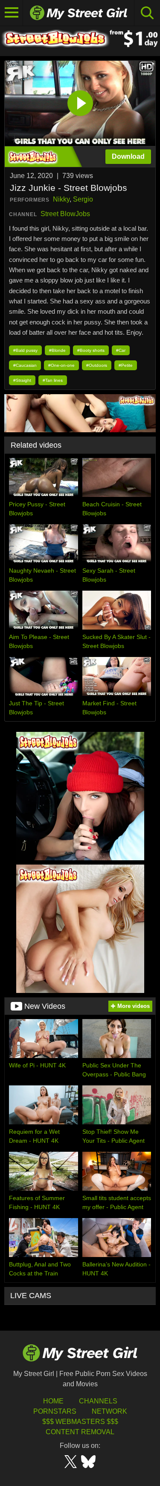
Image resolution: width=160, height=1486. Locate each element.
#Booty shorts (91, 350)
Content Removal (80, 1431)
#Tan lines (53, 380)
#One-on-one (61, 365)
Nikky (61, 199)
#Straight (22, 380)
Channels (98, 1401)
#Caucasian (25, 365)
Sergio (83, 199)
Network (109, 1411)
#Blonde (57, 350)
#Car (120, 350)
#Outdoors (96, 365)
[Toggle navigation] (11, 13)
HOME (53, 1401)
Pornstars (54, 1411)
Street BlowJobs (65, 213)
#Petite (126, 365)
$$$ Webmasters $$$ (80, 1421)
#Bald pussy (25, 350)
